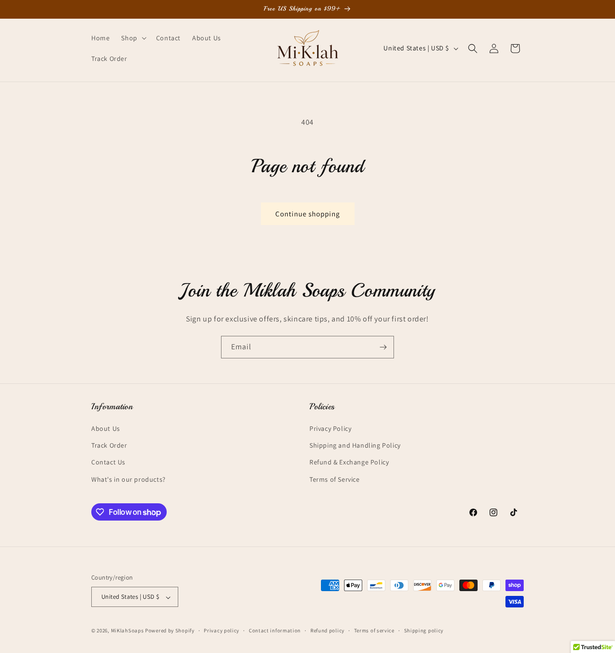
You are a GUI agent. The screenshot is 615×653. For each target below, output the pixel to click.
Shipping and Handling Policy (355, 445)
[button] (132, 38)
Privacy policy (221, 630)
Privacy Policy (330, 428)
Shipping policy (424, 630)
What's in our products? (128, 479)
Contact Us (108, 462)
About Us (105, 428)
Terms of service (374, 630)
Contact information (275, 630)
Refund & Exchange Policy (349, 462)
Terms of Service (334, 479)
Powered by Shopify (170, 631)
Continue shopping (307, 213)
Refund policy (327, 630)
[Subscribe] (383, 347)
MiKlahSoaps (127, 631)
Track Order (109, 445)
